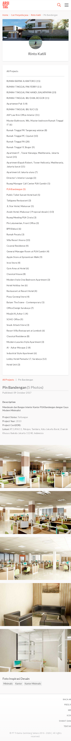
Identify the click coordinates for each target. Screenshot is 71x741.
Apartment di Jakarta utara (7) (22, 172)
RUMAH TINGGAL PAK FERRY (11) (24, 86)
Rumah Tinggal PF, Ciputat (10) (22, 136)
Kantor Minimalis (33, 683)
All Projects (12, 71)
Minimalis (8, 683)
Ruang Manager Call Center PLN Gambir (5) (28, 183)
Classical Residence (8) (18, 336)
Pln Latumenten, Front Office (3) (23, 223)
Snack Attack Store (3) (18, 325)
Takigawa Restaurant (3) (19, 200)
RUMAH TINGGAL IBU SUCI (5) (22, 109)
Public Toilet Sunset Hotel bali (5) (23, 195)
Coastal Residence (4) (18, 245)
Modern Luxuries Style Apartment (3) (25, 342)
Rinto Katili (36, 15)
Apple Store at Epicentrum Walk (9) (24, 257)
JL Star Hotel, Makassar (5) (20, 206)
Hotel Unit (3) (13, 364)
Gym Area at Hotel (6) (18, 268)
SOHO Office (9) (15, 319)
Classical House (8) (16, 274)
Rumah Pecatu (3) (15, 234)
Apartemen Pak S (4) (17, 103)
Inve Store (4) (13, 262)
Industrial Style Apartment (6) (22, 353)
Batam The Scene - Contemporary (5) (25, 302)
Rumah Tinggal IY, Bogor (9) (21, 147)
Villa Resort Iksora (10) (18, 240)
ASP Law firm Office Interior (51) (23, 115)
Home (5, 15)
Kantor (18, 683)
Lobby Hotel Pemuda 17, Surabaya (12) (27, 359)
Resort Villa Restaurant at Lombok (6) (26, 330)
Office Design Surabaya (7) (20, 308)
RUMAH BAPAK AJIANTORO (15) (23, 81)
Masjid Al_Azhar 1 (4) (17, 313)
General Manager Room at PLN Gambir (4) (28, 251)
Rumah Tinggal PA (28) (18, 141)
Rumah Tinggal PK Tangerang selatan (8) (27, 130)
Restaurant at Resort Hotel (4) (22, 291)
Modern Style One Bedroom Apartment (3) (28, 279)
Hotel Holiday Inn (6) (17, 285)
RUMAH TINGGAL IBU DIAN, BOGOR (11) (28, 98)
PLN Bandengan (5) (16, 189)
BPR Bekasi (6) (14, 228)
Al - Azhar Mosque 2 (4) (19, 347)
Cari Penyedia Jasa (19, 15)
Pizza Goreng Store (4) (18, 296)
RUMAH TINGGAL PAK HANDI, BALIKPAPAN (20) (31, 92)
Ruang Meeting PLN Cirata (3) (21, 217)
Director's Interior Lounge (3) (21, 178)
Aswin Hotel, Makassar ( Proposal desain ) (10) (30, 212)
